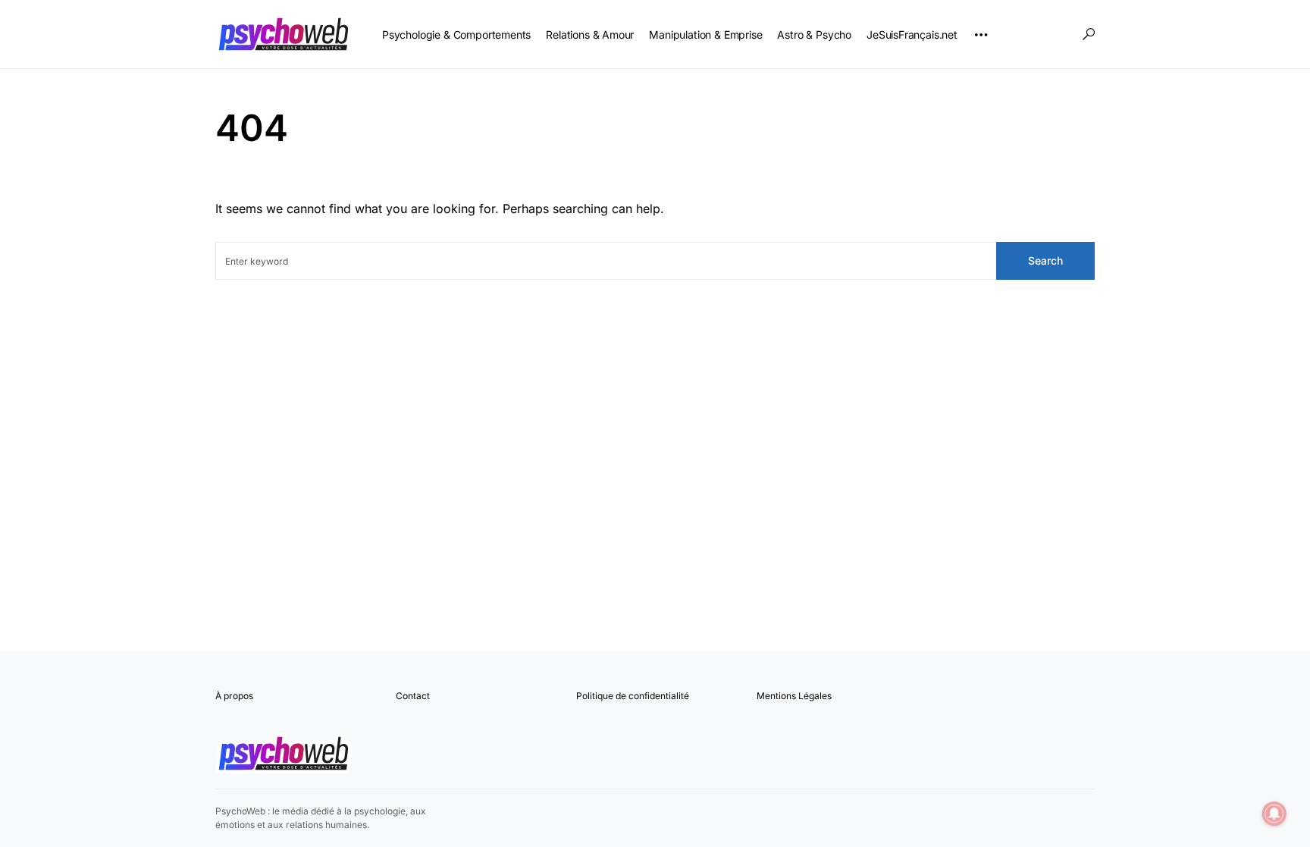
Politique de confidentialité (632, 695)
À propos (234, 695)
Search (1045, 260)
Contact (413, 695)
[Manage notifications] (1274, 814)
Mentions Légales (794, 695)
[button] (1089, 34)
